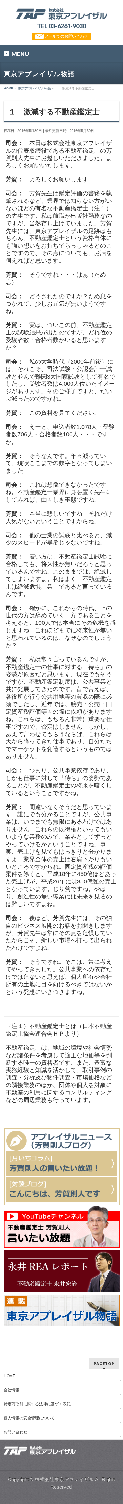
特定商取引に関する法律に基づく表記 (37, 1404)
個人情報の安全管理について (29, 1418)
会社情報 (11, 1390)
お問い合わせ (15, 1432)
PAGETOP (104, 1363)
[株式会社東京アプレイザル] (61, 12)
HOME (9, 1376)
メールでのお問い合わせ (66, 36)
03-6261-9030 (67, 26)
